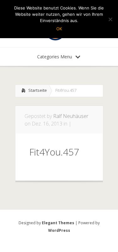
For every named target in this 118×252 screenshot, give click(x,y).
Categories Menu (54, 57)
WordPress (59, 230)
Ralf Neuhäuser (70, 116)
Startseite (37, 90)
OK (59, 28)
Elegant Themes (58, 223)
